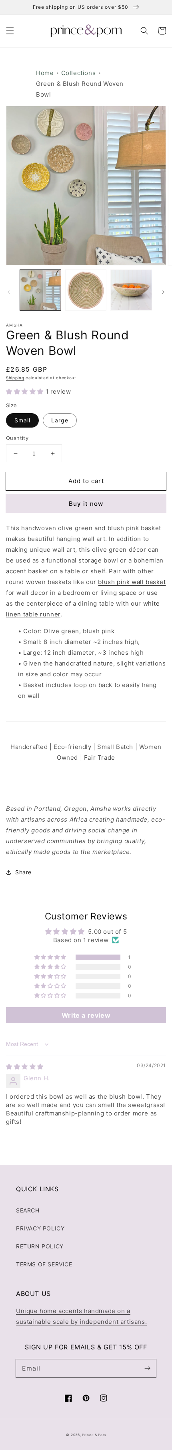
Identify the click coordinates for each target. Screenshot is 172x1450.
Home (45, 73)
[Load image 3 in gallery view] (131, 290)
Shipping (15, 377)
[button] (10, 31)
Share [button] (23, 872)
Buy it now (86, 503)
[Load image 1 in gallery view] (40, 290)
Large (59, 420)
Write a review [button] (86, 1015)
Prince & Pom (94, 1435)
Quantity (17, 438)
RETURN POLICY (40, 1246)
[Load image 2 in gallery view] (86, 290)
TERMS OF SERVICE (44, 1264)
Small (22, 420)
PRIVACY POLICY (40, 1228)
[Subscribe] (147, 1368)
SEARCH (28, 1210)
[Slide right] (163, 292)
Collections (78, 73)
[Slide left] (9, 292)
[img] (25, 1066)
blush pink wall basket (132, 582)
